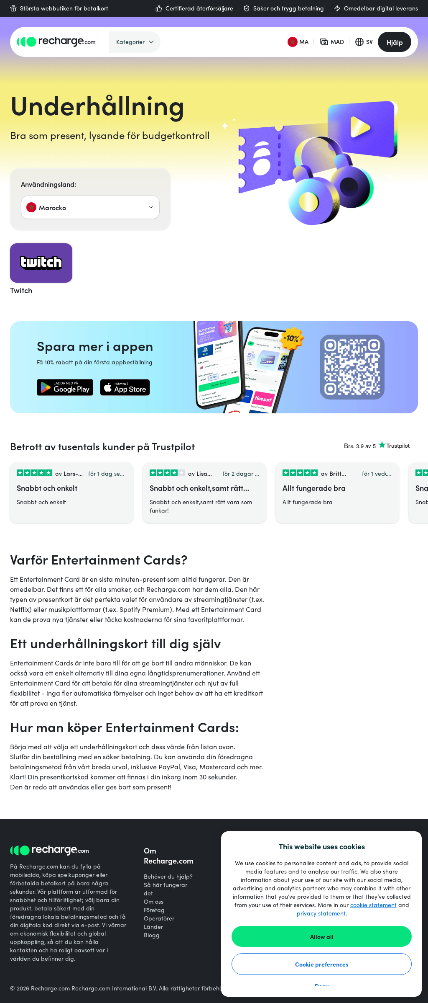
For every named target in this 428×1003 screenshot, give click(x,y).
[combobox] (90, 207)
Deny (322, 986)
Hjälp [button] (395, 41)
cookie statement (373, 905)
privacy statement (321, 913)
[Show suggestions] (151, 207)
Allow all (322, 936)
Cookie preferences (322, 964)
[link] (65, 387)
